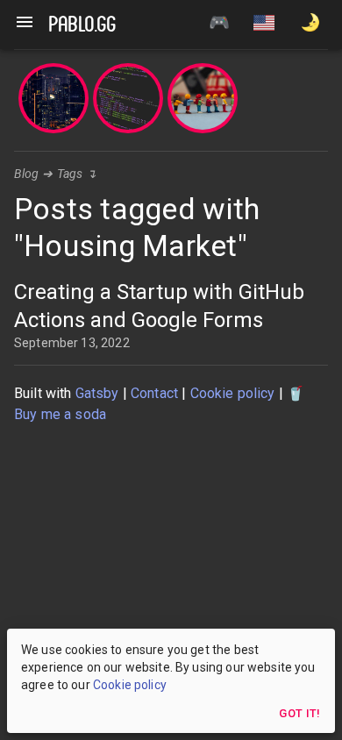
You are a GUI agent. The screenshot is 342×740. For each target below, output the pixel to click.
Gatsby (97, 393)
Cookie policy (232, 393)
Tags (70, 174)
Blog (26, 174)
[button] (264, 24)
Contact (154, 393)
